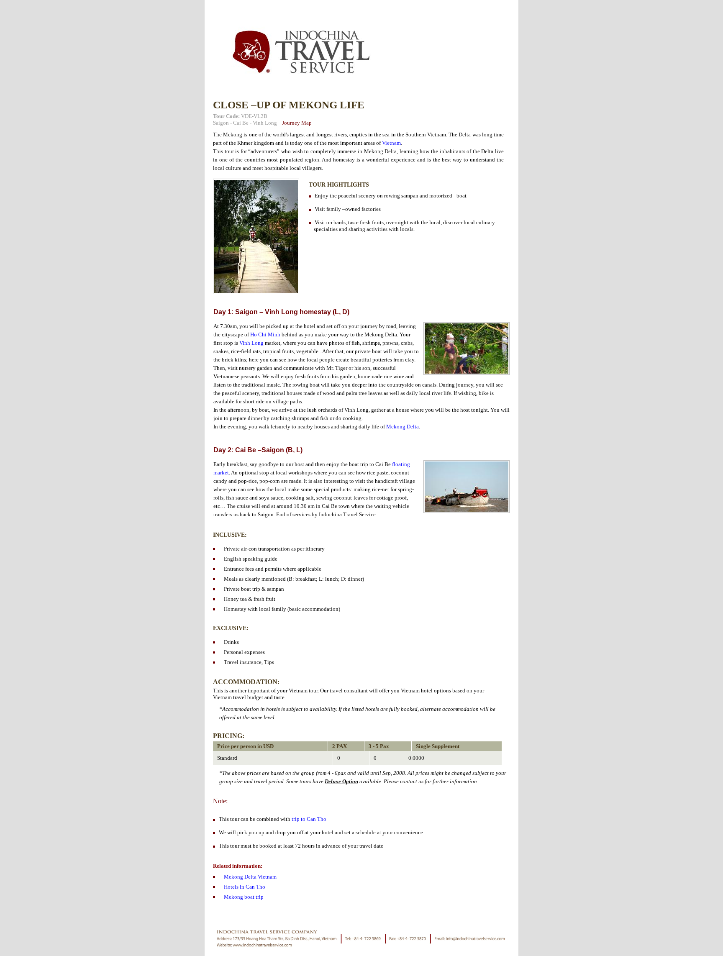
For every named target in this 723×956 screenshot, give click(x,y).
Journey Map (297, 123)
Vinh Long (265, 123)
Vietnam (391, 143)
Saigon (221, 123)
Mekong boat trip (244, 897)
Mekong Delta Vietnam (250, 877)
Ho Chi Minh (265, 334)
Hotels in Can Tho (244, 887)
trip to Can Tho (309, 819)
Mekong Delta (402, 426)
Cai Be (241, 123)
